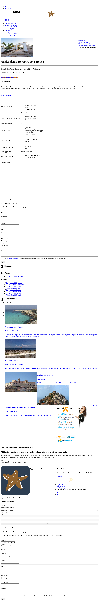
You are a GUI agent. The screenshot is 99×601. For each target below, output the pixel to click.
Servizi (7, 32)
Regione (3, 505)
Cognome (4, 216)
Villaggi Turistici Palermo (13, 290)
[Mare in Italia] (38, 17)
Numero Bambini (6, 242)
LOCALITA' (13, 27)
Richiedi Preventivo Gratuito (9, 77)
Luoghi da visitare (10, 23)
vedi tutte (95, 405)
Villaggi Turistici (83, 42)
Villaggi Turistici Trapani (13, 295)
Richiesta (3, 251)
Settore (3, 509)
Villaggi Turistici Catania (13, 286)
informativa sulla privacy (12, 258)
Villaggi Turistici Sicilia (85, 44)
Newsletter (12, 35)
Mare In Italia (82, 40)
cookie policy (61, 488)
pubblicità (60, 484)
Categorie (11, 29)
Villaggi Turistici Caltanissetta (15, 284)
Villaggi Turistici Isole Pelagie (15, 276)
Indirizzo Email (5, 220)
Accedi (8, 8)
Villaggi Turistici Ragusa (13, 291)
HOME (7, 20)
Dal (2, 229)
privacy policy (61, 486)
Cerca (50, 524)
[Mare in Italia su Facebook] (5, 5)
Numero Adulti (5, 238)
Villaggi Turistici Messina (13, 288)
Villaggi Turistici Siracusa (13, 293)
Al (1, 233)
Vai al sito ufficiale (6, 95)
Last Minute (8, 22)
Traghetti (7, 30)
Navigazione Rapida (11, 25)
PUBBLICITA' (13, 34)
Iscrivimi (59, 476)
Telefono (3, 223)
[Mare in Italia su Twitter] (5, 6)
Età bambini (4, 245)
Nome (3, 212)
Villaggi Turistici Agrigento (86, 45)
